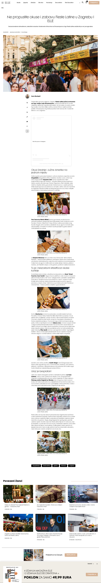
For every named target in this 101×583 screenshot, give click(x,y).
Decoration (58, 2)
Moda (18, 2)
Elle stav (40, 2)
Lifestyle (33, 2)
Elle (2, 8)
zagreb (72, 465)
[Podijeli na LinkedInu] (27, 112)
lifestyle (63, 465)
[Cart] (86, 3)
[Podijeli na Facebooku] (27, 107)
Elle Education (69, 2)
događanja (36, 465)
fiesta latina (46, 465)
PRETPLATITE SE (71, 555)
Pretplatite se (92, 574)
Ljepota (25, 2)
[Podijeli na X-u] (27, 102)
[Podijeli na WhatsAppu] (27, 121)
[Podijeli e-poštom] (27, 117)
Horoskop (49, 2)
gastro (56, 465)
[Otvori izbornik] (2, 3)
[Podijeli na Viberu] (27, 126)
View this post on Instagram (39, 141)
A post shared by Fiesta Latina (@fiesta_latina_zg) (51, 163)
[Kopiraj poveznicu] (27, 131)
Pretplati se (94, 2)
